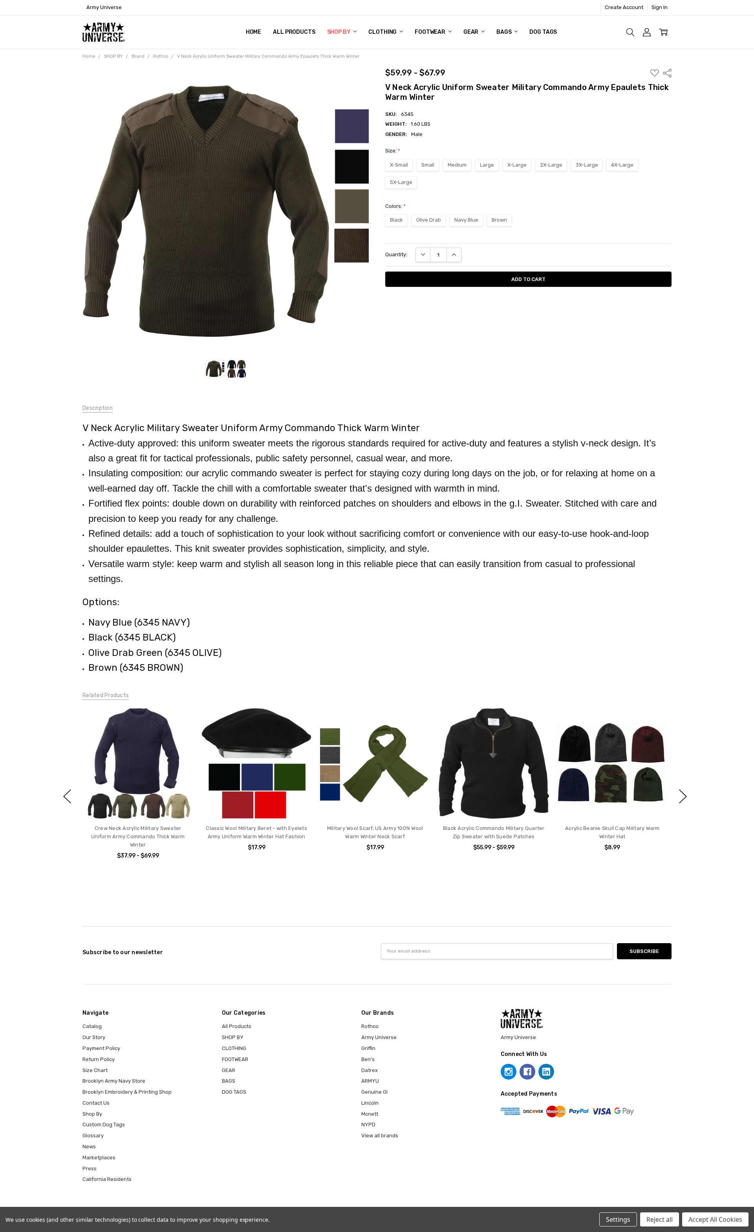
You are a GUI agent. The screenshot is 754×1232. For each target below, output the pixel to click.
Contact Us (96, 1103)
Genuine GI (374, 1092)
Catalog (92, 1026)
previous (67, 796)
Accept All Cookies (715, 1219)
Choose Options (137, 803)
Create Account (624, 7)
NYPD (368, 1124)
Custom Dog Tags (103, 1124)
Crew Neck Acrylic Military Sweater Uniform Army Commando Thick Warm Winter (138, 836)
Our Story (93, 1037)
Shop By (92, 1114)
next (683, 796)
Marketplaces (98, 1157)
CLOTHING (383, 32)
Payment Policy (101, 1048)
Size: (392, 151)
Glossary (93, 1135)
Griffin (368, 1048)
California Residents (107, 1179)
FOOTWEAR (431, 32)
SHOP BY (339, 32)
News (89, 1146)
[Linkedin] (546, 1072)
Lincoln (370, 1103)
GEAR (471, 32)
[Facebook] (527, 1072)
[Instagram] (508, 1072)
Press (89, 1168)
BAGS (504, 32)
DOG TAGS (543, 32)
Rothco (370, 1026)
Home (253, 32)
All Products (294, 32)
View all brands (379, 1135)
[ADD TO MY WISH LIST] (180, 721)
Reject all (659, 1219)
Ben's (368, 1059)
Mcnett (369, 1114)
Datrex (369, 1070)
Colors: (395, 206)
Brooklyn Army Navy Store (113, 1081)
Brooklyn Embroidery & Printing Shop (127, 1092)
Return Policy (98, 1059)
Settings (618, 1219)
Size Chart (95, 1070)
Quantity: (396, 254)
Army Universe (379, 1037)
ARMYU (370, 1081)
